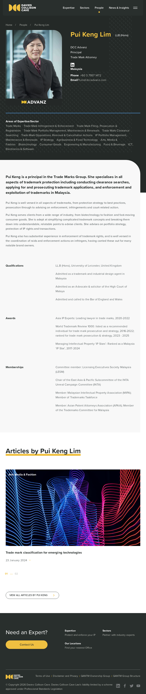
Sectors (84, 8)
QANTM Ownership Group (95, 676)
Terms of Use (42, 676)
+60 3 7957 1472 (90, 75)
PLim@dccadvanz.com (92, 80)
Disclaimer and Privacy (65, 676)
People (99, 8)
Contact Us (27, 645)
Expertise (69, 8)
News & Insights (119, 8)
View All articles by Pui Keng (28, 595)
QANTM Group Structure (126, 676)
